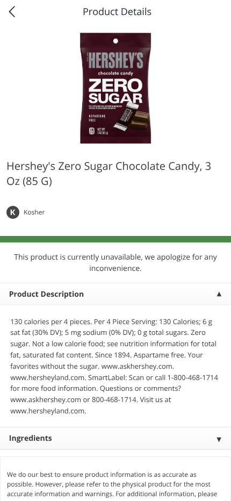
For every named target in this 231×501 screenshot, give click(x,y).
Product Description (46, 294)
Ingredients (30, 438)
